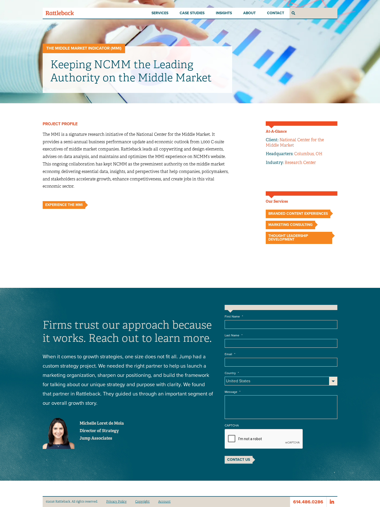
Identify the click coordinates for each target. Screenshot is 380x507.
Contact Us (238, 459)
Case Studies (192, 13)
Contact (275, 13)
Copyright (142, 502)
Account (164, 502)
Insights (224, 13)
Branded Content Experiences (298, 213)
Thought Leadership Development (288, 238)
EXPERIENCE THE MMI (64, 205)
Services (159, 13)
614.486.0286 (308, 502)
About (249, 13)
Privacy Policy (116, 502)
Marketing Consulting (290, 225)
